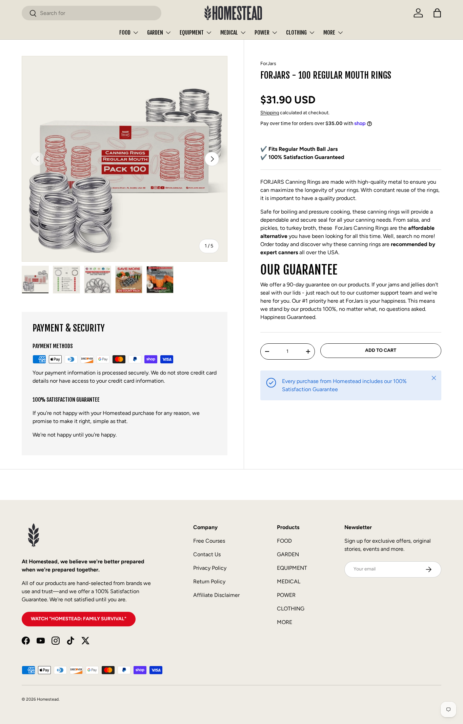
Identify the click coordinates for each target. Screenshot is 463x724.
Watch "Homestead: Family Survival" (78, 619)
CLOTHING (296, 32)
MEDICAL (229, 32)
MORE (329, 32)
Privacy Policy (209, 568)
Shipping (269, 113)
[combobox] (91, 13)
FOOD (124, 32)
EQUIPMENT (192, 32)
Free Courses (209, 541)
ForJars (268, 63)
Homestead (48, 699)
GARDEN (155, 32)
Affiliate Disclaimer (216, 595)
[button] (437, 12)
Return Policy (209, 581)
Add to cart (380, 350)
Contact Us (207, 554)
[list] (124, 158)
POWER (262, 32)
